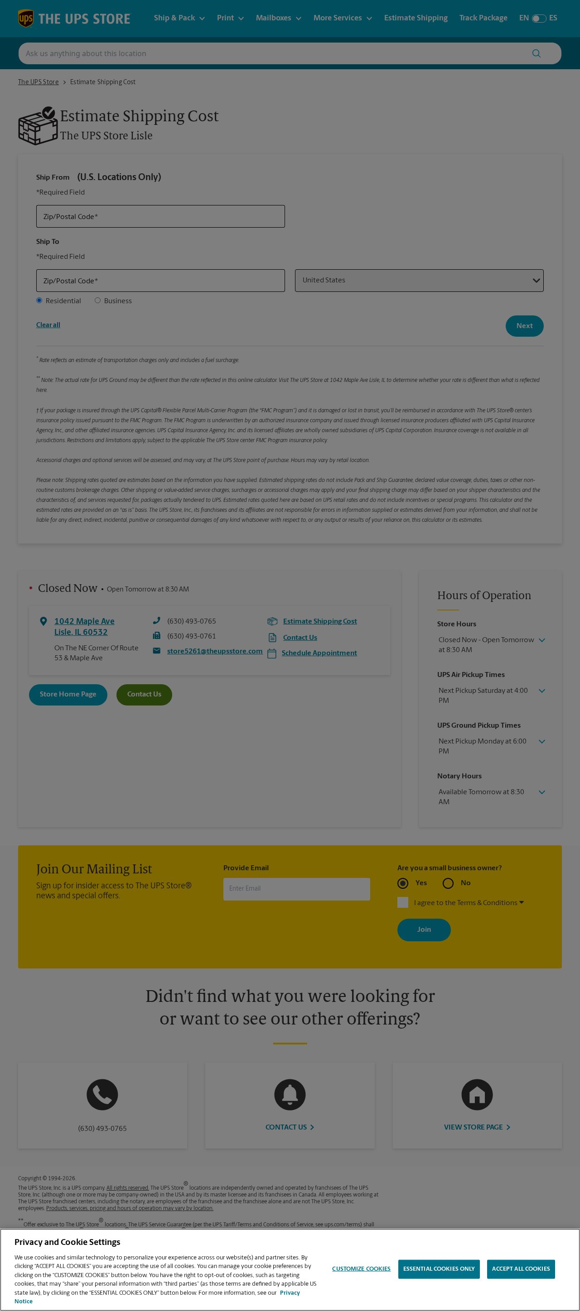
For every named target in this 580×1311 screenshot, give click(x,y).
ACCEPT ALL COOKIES (521, 1269)
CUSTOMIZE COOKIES (361, 1269)
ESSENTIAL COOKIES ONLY (439, 1269)
